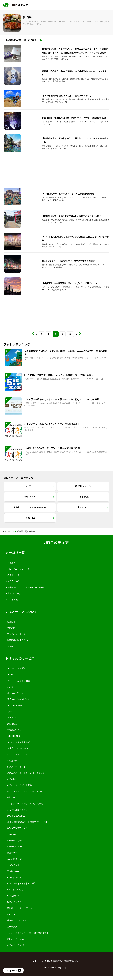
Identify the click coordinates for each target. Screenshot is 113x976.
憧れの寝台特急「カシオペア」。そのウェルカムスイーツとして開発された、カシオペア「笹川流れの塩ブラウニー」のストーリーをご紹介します (75, 53)
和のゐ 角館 (12, 760)
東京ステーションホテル (18, 767)
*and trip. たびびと (15, 705)
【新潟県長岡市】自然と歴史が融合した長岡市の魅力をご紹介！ (72, 216)
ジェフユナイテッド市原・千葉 (21, 883)
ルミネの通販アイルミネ (18, 810)
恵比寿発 (10, 797)
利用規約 (10, 628)
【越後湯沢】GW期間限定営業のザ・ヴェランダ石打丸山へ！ (70, 283)
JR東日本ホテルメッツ (17, 748)
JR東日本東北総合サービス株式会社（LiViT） (27, 822)
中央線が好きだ (13, 730)
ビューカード (12, 853)
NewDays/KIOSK (14, 846)
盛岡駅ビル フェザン (16, 920)
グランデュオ (12, 865)
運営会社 (10, 622)
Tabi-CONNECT (14, 736)
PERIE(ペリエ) (13, 877)
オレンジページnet (15, 939)
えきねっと (11, 687)
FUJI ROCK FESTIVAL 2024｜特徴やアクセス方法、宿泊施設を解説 (74, 118)
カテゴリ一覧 (15, 552)
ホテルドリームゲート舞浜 (19, 785)
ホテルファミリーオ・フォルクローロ (24, 791)
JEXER (10, 674)
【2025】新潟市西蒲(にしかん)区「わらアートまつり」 (68, 95)
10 (70, 334)
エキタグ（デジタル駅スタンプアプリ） (25, 803)
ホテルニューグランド (17, 754)
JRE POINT (12, 717)
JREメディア (8, 531)
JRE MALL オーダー (16, 668)
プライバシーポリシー (17, 634)
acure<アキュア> (14, 859)
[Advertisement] (56, 170)
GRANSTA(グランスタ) (17, 828)
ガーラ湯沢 (11, 926)
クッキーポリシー (15, 646)
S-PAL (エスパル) (14, 889)
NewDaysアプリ (14, 840)
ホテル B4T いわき (15, 945)
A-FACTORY (12, 896)
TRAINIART (12, 834)
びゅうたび (11, 724)
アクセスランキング (17, 344)
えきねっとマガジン (16, 711)
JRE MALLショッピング (17, 699)
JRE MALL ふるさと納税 (18, 680)
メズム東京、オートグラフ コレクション (25, 773)
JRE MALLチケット (15, 693)
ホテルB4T (11, 779)
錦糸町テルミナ (13, 902)
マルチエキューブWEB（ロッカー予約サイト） (28, 933)
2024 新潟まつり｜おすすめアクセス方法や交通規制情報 (68, 261)
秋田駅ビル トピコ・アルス (19, 908)
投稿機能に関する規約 (17, 640)
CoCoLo (10, 914)
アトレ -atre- (12, 871)
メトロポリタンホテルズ (18, 742)
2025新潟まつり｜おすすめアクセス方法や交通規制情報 (68, 194)
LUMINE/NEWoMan (15, 816)
